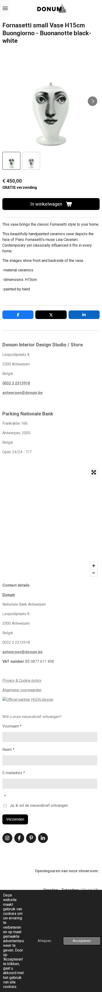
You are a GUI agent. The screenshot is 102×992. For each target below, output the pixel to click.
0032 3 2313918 (16, 383)
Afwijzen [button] (44, 941)
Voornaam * (12, 726)
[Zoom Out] (93, 572)
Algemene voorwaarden (22, 690)
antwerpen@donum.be (22, 392)
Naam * (8, 749)
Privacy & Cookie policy (22, 680)
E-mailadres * (13, 773)
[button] (11, 161)
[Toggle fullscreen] (93, 472)
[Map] (51, 522)
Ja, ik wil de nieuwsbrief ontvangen (39, 805)
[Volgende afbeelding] (92, 101)
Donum (8, 595)
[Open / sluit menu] (5, 8)
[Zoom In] (93, 565)
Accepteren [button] (82, 941)
